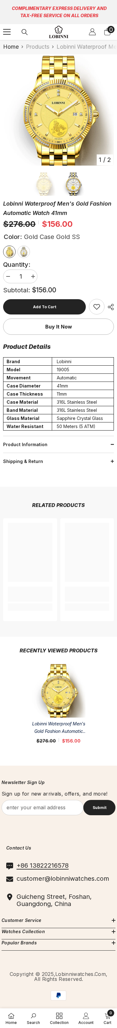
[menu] (7, 32)
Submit (99, 807)
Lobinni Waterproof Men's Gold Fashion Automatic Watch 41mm (58, 728)
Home (11, 46)
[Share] (109, 307)
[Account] (92, 31)
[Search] (24, 32)
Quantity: (16, 264)
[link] (97, 306)
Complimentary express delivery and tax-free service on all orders (59, 12)
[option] (58, 110)
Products (37, 46)
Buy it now (58, 327)
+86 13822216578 (43, 865)
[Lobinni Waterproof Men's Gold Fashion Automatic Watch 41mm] (58, 691)
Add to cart (44, 307)
